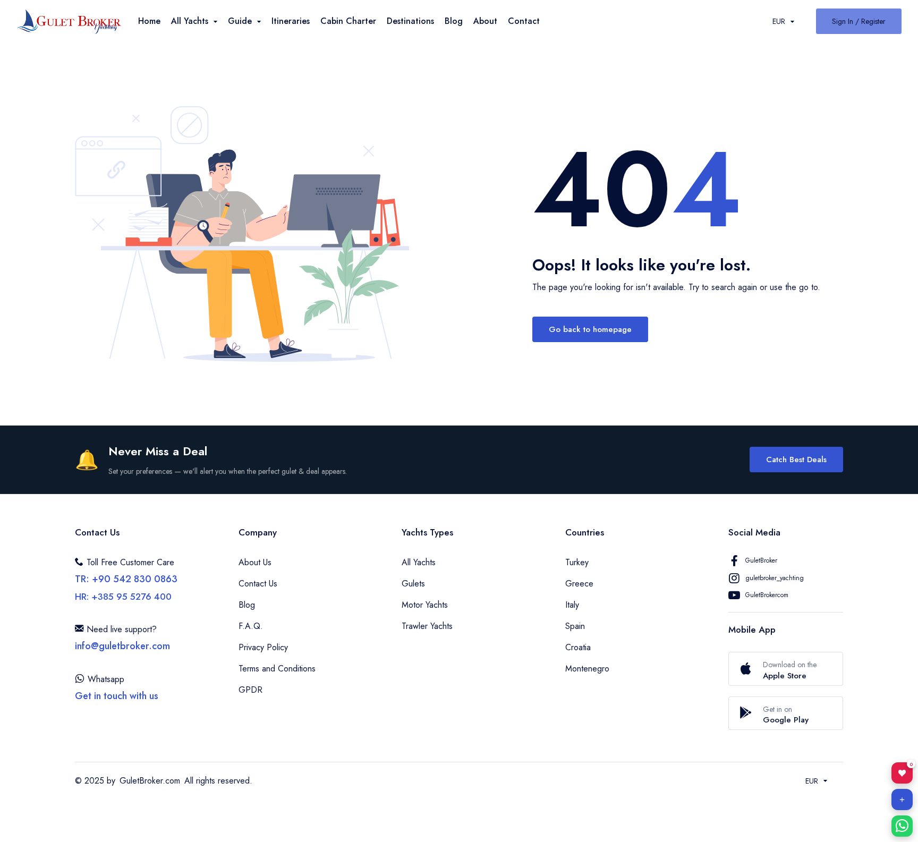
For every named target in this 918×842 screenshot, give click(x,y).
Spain (575, 626)
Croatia (578, 647)
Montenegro (587, 668)
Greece (579, 583)
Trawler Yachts (427, 626)
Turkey (577, 562)
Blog (454, 21)
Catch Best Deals (796, 459)
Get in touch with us (116, 696)
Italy (572, 605)
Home (149, 21)
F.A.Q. (251, 626)
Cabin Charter (348, 21)
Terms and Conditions (277, 668)
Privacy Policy (263, 647)
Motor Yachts (425, 605)
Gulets (413, 583)
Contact (524, 21)
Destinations (410, 21)
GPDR (250, 690)
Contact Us (258, 583)
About (485, 21)
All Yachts (419, 562)
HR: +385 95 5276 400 (123, 596)
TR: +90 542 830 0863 (126, 579)
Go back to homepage (590, 329)
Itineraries (290, 21)
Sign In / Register (859, 21)
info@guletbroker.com (122, 646)
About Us (255, 562)
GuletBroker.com (150, 781)
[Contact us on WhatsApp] (902, 826)
